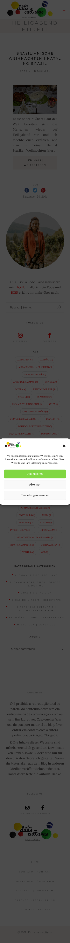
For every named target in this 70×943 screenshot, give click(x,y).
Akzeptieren (35, 473)
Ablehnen (35, 484)
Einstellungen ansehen (35, 495)
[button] (64, 446)
